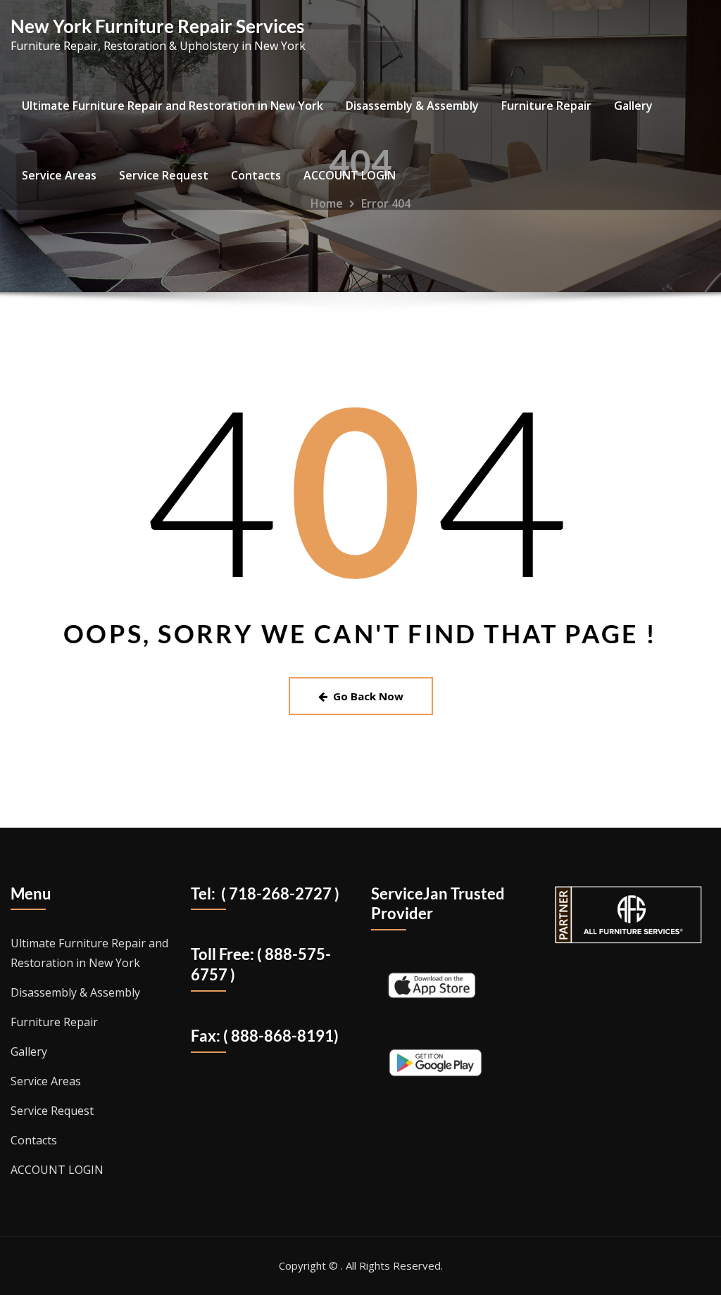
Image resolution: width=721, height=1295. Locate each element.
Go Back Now (368, 696)
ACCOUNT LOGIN (349, 175)
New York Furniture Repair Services (157, 26)
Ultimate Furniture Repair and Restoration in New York (172, 105)
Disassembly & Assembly (412, 105)
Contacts (256, 175)
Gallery (633, 105)
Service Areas (59, 175)
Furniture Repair (546, 105)
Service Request (163, 175)
